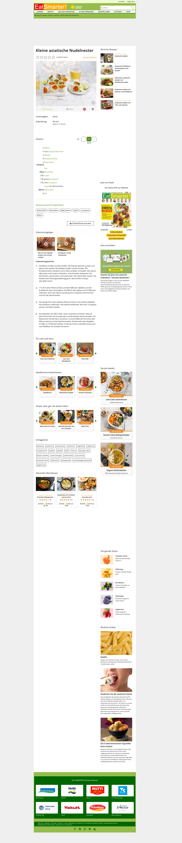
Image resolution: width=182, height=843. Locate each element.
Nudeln (104, 657)
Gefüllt (51, 451)
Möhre (47, 148)
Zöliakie (59, 451)
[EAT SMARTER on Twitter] (89, 828)
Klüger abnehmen (86, 12)
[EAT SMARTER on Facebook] (75, 828)
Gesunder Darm (42, 460)
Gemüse (40, 446)
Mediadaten (60, 825)
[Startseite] (50, 7)
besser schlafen (42, 455)
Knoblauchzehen (51, 158)
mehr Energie (56, 455)
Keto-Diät (85, 359)
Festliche (71, 446)
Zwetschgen (119, 596)
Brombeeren (119, 583)
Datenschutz (80, 823)
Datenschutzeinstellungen (94, 823)
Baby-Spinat (49, 162)
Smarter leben (104, 12)
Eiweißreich (47, 393)
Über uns (40, 823)
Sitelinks (53, 823)
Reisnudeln (48, 172)
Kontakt (60, 823)
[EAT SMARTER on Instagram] (85, 828)
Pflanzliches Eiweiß (66, 393)
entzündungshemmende (82, 460)
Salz (45, 168)
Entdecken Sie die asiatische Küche (116, 694)
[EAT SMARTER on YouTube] (94, 828)
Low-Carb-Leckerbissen (116, 399)
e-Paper (129, 230)
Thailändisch (41, 451)
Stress (74, 451)
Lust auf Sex (80, 455)
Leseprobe (104, 230)
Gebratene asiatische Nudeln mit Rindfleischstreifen (122, 80)
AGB (65, 823)
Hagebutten (119, 609)
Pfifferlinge (119, 569)
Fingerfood (80, 446)
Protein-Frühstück (85, 393)
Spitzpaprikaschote (55, 151)
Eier (45, 193)
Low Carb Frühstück (47, 359)
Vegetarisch (41, 465)
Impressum (71, 823)
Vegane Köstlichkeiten (116, 470)
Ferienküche (60, 446)
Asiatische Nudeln (121, 56)
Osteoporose (65, 460)
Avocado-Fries (87, 497)
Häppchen (90, 446)
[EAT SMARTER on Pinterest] (80, 828)
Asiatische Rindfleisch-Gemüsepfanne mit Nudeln (123, 68)
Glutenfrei (54, 460)
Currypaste (53, 179)
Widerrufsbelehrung (110, 823)
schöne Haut (68, 455)
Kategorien (68, 825)
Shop (128, 12)
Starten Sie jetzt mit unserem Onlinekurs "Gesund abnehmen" (115, 276)
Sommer (40, 12)
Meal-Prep (85, 426)
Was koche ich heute (47, 426)
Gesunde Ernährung (66, 12)
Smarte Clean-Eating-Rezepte (116, 435)
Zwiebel (47, 155)
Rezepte (51, 12)
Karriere (47, 823)
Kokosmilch (48, 190)
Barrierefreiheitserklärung (46, 825)
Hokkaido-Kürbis (121, 556)
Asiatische (49, 446)
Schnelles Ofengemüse (45, 497)
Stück (89, 143)
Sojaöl (46, 175)
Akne (67, 451)
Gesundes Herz (84, 451)
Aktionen (118, 12)
